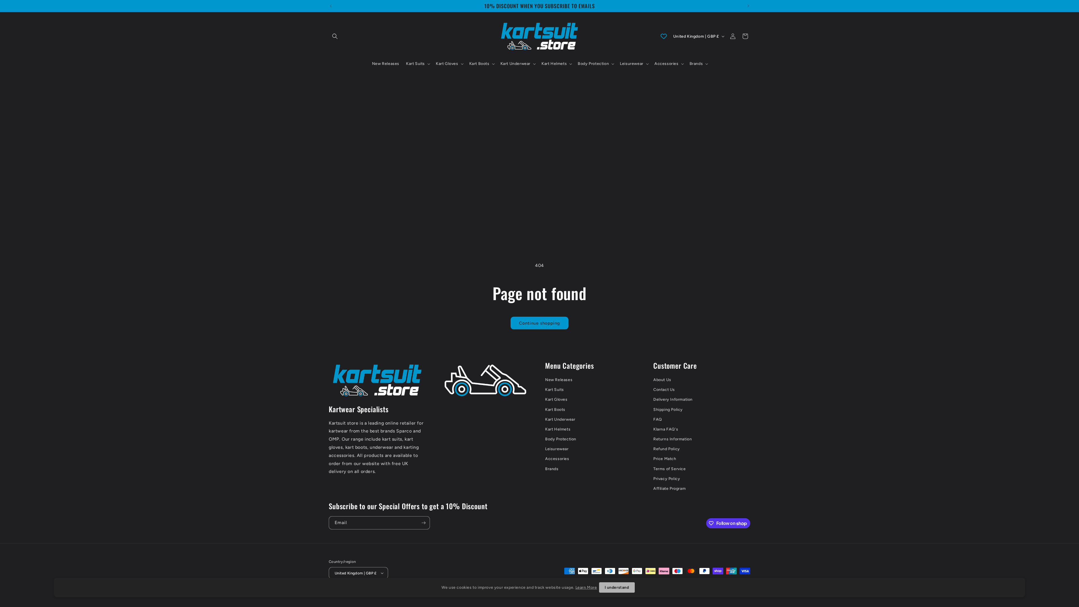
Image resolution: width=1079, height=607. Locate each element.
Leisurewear (557, 449)
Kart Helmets (557, 429)
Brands (552, 468)
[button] (335, 36)
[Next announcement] (748, 6)
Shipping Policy (668, 409)
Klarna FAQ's (665, 429)
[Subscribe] (423, 522)
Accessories (557, 458)
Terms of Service (669, 468)
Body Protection (560, 439)
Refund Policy (666, 449)
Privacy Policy (666, 478)
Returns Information (672, 439)
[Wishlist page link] (664, 36)
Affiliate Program (669, 488)
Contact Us (664, 389)
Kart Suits (554, 389)
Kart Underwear (560, 419)
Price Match (664, 458)
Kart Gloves (556, 399)
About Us (662, 379)
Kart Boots (555, 409)
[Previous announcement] (331, 6)
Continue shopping (539, 323)
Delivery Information (673, 399)
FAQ (657, 419)
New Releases (558, 379)
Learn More (586, 587)
